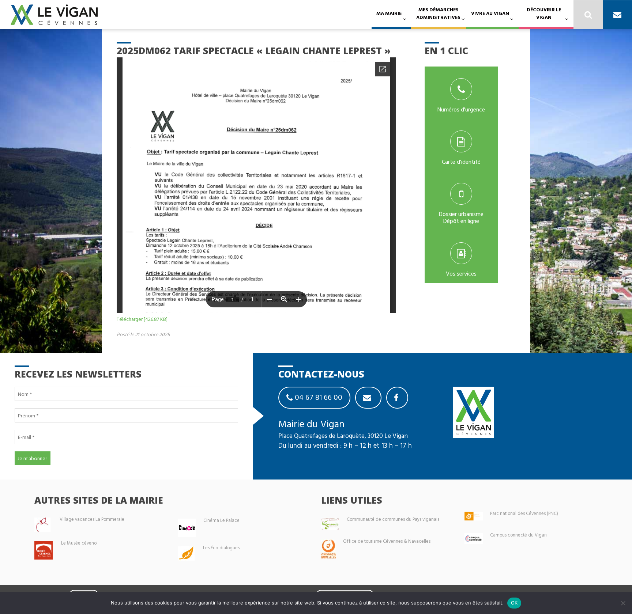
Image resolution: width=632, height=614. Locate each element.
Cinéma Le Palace (221, 520)
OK (514, 603)
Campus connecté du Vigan (518, 534)
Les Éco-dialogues (221, 547)
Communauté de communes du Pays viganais (393, 519)
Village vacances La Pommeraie (92, 519)
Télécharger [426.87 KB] (142, 319)
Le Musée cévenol (79, 542)
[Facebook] (397, 398)
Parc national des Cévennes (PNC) (524, 513)
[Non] (623, 603)
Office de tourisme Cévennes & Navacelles (386, 541)
